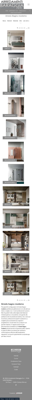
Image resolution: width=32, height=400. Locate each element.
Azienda (16, 355)
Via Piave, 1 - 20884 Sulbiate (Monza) (16, 382)
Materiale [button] (15, 20)
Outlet (16, 369)
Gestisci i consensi (15, 399)
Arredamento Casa (13, 10)
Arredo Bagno (22, 10)
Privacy (2, 399)
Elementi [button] (9, 20)
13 (28, 28)
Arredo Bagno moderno (16, 12)
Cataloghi (16, 367)
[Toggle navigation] (28, 4)
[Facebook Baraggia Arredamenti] (16, 385)
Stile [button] (20, 20)
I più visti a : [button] (26, 20)
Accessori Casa (16, 364)
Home (6, 10)
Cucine (16, 358)
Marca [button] (4, 20)
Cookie (6, 399)
